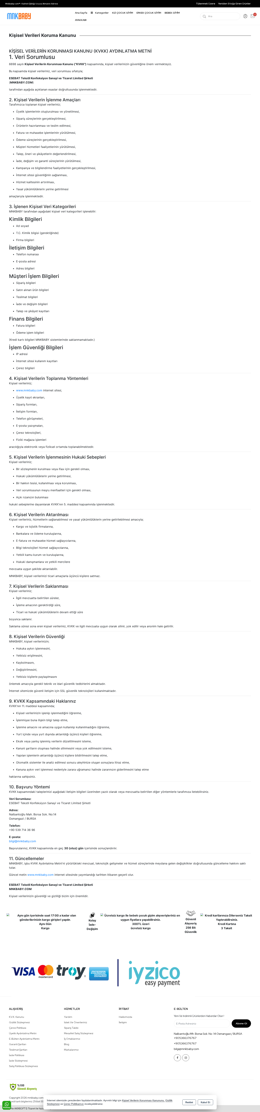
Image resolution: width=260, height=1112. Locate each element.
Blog (66, 1044)
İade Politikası (16, 1055)
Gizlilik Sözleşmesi (19, 1022)
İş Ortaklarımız (72, 1038)
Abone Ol (241, 1023)
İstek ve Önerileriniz (75, 1022)
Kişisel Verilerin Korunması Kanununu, (143, 1100)
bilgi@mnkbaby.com (22, 841)
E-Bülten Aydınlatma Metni (24, 1038)
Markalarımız (71, 1049)
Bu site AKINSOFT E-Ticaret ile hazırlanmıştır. (30, 1108)
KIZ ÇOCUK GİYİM (122, 12)
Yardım (68, 1016)
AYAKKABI (80, 20)
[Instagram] (185, 1057)
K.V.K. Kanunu (16, 1016)
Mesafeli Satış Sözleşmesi (78, 1033)
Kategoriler (102, 12)
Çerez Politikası (17, 1027)
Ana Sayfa (81, 12)
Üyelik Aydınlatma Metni (22, 1033)
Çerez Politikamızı (74, 1104)
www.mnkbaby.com (29, 390)
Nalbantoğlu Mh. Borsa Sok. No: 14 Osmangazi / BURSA (208, 1034)
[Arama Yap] (204, 16)
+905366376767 (185, 1038)
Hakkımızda (125, 1016)
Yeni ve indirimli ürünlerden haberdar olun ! (199, 1016)
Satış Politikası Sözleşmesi (23, 1066)
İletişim (123, 1022)
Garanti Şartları (17, 1044)
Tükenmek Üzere (205, 3)
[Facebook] (177, 1057)
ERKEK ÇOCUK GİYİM (149, 12)
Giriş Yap (245, 16)
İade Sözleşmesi (18, 1060)
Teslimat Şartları (18, 1049)
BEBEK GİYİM (172, 12)
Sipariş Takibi (71, 1027)
